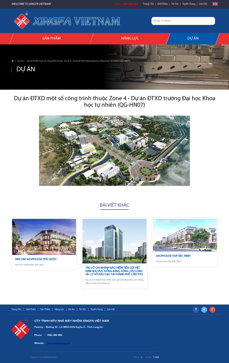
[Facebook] (196, 310)
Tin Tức (175, 4)
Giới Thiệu (162, 4)
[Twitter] (204, 310)
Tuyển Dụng (188, 4)
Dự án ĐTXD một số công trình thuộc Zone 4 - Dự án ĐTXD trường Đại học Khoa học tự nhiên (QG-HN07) (78, 61)
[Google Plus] (212, 310)
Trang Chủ (148, 4)
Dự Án (192, 39)
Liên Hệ (203, 4)
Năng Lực (130, 39)
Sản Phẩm (51, 39)
